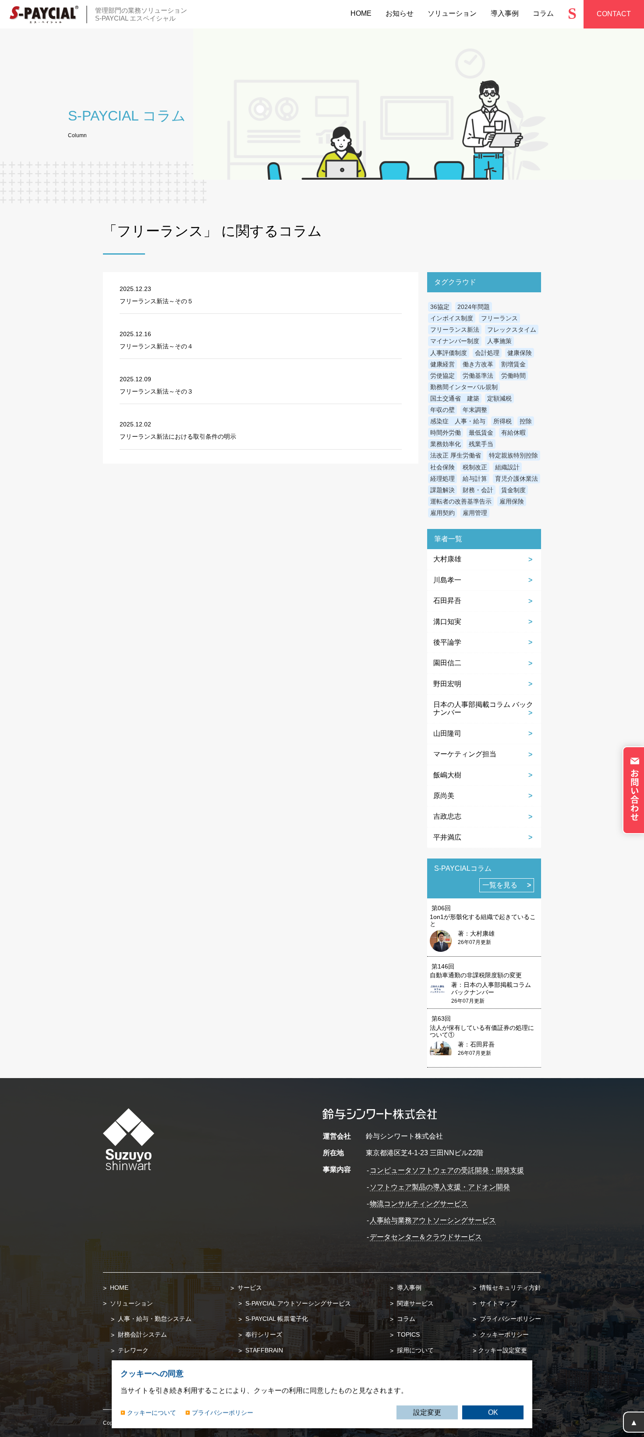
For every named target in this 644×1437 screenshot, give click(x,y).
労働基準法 (478, 375)
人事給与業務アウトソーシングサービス (433, 1220)
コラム (405, 1318)
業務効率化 (445, 443)
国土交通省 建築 (454, 398)
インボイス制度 (451, 318)
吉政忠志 (447, 816)
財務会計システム (141, 1334)
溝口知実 (447, 621)
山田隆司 (447, 733)
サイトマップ (497, 1303)
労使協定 (442, 375)
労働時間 (513, 375)
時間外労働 (445, 432)
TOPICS (407, 1334)
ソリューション (130, 1303)
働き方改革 (478, 364)
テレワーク (132, 1350)
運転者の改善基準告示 (461, 501)
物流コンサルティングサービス (419, 1203)
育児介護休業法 (516, 478)
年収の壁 (442, 409)
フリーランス (499, 318)
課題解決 (442, 489)
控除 (526, 421)
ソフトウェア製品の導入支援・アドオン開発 (440, 1187)
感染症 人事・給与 (457, 421)
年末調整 (475, 409)
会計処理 (487, 352)
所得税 (502, 421)
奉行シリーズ (263, 1334)
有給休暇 (513, 432)
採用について (414, 1350)
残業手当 (481, 443)
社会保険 (442, 467)
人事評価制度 (448, 352)
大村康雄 (447, 559)
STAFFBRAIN (263, 1350)
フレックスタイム (511, 329)
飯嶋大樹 (447, 775)
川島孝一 (447, 580)
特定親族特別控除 (513, 455)
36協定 (439, 306)
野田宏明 (447, 684)
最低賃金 (481, 432)
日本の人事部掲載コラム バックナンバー (483, 708)
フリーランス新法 (454, 329)
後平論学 (447, 642)
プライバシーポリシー (509, 1318)
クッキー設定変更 (502, 1350)
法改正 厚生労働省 (455, 455)
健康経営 (442, 364)
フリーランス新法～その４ (156, 346)
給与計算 (475, 478)
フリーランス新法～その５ (156, 301)
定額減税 (499, 398)
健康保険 (519, 352)
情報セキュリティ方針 (509, 1287)
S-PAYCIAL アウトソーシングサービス (297, 1303)
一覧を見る (499, 885)
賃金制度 (513, 489)
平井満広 (447, 837)
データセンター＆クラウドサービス (426, 1237)
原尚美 (443, 795)
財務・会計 (478, 489)
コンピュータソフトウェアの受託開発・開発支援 (447, 1170)
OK (493, 1412)
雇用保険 (511, 501)
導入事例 (408, 1287)
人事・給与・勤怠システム (153, 1318)
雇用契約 (442, 512)
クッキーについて (151, 1412)
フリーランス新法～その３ (156, 391)
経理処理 (442, 478)
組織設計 (507, 467)
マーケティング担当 (464, 754)
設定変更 (427, 1412)
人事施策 (499, 340)
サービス (249, 1287)
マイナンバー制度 (454, 340)
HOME (118, 1287)
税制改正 (475, 467)
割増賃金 (513, 364)
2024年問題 (473, 306)
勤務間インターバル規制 (464, 386)
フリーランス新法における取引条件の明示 (178, 436)
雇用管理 (475, 512)
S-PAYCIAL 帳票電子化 (276, 1318)
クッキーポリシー (503, 1334)
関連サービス (414, 1303)
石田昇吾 (447, 600)
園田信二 (447, 663)
